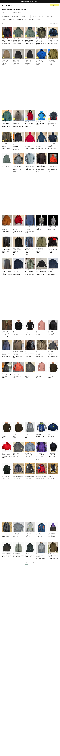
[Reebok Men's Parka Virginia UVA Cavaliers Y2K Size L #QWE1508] (41, 527)
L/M (14, 38)
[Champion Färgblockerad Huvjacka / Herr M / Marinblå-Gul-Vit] (53, 468)
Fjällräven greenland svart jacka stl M (6, 40)
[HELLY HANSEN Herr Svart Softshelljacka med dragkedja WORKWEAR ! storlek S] (41, 263)
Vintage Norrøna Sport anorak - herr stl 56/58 (29, 123)
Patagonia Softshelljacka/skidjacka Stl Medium (30, 535)
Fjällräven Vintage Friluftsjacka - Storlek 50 (53, 62)
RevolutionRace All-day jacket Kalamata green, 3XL (41, 249)
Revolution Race (42, 248)
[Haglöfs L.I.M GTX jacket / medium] (53, 345)
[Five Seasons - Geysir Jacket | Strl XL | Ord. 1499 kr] (41, 547)
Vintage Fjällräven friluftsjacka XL (29, 271)
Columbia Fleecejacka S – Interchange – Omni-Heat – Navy (53, 271)
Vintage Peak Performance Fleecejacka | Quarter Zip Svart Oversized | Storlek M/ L (18, 146)
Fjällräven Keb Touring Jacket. (28, 228)
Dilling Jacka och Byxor (17, 166)
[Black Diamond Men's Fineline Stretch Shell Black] (7, 242)
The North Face (41, 121)
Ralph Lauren (52, 453)
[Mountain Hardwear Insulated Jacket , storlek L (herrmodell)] (30, 137)
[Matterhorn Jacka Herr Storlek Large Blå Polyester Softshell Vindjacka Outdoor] (53, 427)
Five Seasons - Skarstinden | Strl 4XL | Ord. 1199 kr (18, 333)
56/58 (26, 121)
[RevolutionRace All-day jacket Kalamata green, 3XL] (41, 242)
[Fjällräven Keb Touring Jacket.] (30, 220)
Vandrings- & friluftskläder (10, 12)
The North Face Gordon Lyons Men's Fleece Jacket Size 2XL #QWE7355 (6, 166)
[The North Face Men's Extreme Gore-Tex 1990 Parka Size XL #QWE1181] (41, 115)
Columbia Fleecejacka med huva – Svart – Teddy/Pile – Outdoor (30, 375)
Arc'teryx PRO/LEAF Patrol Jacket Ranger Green (53, 555)
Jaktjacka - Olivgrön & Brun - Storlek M (41, 228)
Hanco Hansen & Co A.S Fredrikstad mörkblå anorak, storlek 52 (6, 353)
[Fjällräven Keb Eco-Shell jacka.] (18, 367)
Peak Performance (17, 144)
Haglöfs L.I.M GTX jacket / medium (52, 353)
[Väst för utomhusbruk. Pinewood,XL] (41, 345)
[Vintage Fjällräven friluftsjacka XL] (30, 263)
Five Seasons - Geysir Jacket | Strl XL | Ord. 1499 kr (41, 555)
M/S (25, 474)
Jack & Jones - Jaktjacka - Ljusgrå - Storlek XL (53, 228)
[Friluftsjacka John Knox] (7, 220)
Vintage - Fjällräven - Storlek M (41, 455)
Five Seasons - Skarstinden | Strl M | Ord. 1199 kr (41, 375)
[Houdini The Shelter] (7, 263)
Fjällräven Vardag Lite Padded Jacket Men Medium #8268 (18, 62)
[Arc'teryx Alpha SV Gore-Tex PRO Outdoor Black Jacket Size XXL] (53, 137)
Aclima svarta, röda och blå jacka (52, 249)
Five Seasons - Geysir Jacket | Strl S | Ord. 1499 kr (30, 435)
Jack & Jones (53, 226)
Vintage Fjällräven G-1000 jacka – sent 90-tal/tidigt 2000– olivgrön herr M (30, 40)
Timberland (52, 533)
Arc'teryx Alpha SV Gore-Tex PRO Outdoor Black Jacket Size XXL (52, 145)
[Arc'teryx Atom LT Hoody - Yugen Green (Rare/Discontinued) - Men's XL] (7, 115)
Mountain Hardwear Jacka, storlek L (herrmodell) (41, 145)
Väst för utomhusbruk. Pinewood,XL (39, 353)
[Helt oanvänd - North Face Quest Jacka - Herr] (30, 158)
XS (25, 351)
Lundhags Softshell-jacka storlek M (18, 249)
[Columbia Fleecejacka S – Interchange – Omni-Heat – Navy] (53, 263)
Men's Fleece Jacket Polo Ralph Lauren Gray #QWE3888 (18, 555)
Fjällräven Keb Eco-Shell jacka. (17, 375)
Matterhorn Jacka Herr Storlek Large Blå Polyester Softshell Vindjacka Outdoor (52, 435)
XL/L (37, 474)
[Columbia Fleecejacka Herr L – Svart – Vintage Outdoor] (18, 263)
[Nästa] (36, 563)
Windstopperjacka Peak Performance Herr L (6, 555)
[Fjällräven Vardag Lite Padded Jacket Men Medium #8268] (18, 54)
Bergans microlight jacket (17, 353)
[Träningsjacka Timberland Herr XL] (53, 527)
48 (36, 433)
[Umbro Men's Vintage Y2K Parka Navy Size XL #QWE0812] (53, 115)
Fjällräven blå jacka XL (29, 455)
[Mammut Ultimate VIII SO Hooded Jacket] (30, 242)
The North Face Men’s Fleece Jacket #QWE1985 (7, 476)
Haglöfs (51, 331)
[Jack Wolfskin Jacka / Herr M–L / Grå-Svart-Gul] (18, 468)
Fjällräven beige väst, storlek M (7, 333)
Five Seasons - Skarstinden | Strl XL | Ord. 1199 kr (30, 333)
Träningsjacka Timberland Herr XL (52, 535)
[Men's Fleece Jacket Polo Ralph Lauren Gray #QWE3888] (18, 547)
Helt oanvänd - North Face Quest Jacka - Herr (30, 166)
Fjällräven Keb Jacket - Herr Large (7, 375)
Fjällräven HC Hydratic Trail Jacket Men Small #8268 (30, 62)
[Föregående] (23, 563)
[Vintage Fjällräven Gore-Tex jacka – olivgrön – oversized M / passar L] (18, 32)
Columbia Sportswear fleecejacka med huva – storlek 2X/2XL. (18, 455)
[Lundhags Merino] (41, 158)
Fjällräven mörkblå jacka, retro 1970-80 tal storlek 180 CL (7, 145)
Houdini (5, 269)
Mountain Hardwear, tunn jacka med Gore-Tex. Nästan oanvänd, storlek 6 (30, 353)
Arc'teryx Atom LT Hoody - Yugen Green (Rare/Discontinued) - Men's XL (6, 123)
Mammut (28, 248)
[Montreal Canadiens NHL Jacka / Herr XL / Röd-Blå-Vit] (41, 468)
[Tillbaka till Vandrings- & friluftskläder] (2, 13)
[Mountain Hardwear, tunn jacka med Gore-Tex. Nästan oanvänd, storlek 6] (30, 345)
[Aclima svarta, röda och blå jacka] (53, 242)
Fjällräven (5, 38)
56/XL (49, 164)
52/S (2, 351)
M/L (14, 143)
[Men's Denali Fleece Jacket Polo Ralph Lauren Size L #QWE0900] (53, 447)
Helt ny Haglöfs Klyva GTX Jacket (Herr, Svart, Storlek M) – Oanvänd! (53, 333)
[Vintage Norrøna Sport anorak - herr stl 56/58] (30, 115)
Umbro (51, 121)
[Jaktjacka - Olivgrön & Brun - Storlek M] (41, 220)
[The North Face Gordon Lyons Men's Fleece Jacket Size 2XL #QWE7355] (7, 158)
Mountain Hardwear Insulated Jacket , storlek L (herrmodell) (30, 145)
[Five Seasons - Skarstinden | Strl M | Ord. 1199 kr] (41, 367)
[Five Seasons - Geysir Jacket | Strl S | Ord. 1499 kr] (30, 427)
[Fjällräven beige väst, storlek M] (7, 325)
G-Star (27, 553)
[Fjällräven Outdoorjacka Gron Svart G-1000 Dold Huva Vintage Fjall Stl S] (41, 32)
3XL (37, 248)
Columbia (17, 269)
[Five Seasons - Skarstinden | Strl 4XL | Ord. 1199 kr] (18, 325)
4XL (14, 331)
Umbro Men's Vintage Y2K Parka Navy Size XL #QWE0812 (53, 123)
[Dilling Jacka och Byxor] (18, 158)
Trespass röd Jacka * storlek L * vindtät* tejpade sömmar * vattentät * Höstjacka (18, 228)
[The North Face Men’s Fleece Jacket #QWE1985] (7, 468)
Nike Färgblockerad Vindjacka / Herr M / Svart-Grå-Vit (29, 476)
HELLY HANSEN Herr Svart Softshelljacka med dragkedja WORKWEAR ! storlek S (41, 271)
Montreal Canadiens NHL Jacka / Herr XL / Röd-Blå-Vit (41, 476)
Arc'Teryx (6, 121)
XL (36, 60)
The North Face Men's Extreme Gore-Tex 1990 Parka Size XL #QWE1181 (41, 123)
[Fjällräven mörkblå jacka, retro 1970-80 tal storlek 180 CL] (7, 137)
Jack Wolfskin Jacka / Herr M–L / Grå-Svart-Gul (18, 476)
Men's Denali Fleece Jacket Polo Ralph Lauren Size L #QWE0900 (53, 455)
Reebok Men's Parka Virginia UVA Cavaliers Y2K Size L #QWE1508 (41, 535)
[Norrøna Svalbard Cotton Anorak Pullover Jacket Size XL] (41, 54)
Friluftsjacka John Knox (6, 228)
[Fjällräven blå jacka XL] (30, 447)
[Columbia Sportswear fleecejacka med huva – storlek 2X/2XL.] (18, 447)
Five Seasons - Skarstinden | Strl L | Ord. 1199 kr (53, 375)
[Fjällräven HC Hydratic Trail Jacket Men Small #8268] (30, 54)
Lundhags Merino (40, 166)
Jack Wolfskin (19, 474)
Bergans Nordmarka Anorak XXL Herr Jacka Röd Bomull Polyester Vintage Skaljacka (6, 456)
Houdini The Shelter (6, 271)
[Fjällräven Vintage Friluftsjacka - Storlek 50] (53, 54)
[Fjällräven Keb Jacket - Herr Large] (7, 367)
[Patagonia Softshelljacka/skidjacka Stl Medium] (30, 527)
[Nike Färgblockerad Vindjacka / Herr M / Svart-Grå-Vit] (30, 468)
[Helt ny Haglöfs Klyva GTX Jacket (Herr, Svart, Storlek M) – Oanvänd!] (53, 325)
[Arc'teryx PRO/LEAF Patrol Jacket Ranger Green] (53, 547)
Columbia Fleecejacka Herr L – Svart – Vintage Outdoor (18, 271)
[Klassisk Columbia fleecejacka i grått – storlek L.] (18, 527)
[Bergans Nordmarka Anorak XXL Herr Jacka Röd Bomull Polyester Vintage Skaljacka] (7, 447)
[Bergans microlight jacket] (18, 345)
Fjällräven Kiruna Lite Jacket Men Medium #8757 (7, 62)
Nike (28, 474)
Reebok (39, 533)
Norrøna (40, 60)
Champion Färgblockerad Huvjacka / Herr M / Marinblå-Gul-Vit (52, 476)
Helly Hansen (41, 269)
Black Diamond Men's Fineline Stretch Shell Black (7, 249)
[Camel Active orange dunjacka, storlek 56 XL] (53, 158)
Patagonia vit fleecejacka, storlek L (18, 123)
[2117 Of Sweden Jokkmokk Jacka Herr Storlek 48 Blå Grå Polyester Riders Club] (41, 427)
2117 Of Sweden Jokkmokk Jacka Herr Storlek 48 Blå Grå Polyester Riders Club (41, 435)
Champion (53, 474)
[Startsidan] (8, 5)
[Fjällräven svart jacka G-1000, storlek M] (53, 32)
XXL (49, 143)
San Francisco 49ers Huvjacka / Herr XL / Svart (6, 535)
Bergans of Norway (19, 351)
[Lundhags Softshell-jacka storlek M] (18, 242)
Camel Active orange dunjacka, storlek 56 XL (53, 166)
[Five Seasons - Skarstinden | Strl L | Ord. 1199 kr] (53, 367)
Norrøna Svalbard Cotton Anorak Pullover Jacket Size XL (41, 62)
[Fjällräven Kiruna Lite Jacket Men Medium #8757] (7, 54)
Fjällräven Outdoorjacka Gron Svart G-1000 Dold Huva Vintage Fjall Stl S (41, 40)
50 (48, 60)
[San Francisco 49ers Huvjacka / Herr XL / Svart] (7, 527)
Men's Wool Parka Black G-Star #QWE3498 (29, 555)
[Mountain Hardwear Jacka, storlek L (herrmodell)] (41, 137)
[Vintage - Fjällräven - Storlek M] (41, 447)
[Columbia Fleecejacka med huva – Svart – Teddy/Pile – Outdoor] (30, 367)
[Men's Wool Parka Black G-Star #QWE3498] (30, 547)
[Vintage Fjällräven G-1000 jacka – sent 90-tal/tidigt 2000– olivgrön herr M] (30, 32)
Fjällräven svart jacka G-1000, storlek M (53, 40)
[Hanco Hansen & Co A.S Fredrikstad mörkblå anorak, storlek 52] (7, 345)
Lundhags (40, 164)
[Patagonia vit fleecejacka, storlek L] (18, 115)
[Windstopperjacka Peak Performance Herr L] (7, 547)
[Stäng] (58, 1)
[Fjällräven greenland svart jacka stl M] (7, 32)
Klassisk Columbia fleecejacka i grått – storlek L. (18, 535)
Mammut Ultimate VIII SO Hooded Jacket (30, 249)
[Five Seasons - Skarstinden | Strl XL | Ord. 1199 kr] (30, 325)
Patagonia (17, 121)
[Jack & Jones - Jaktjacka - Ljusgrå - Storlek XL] (53, 220)
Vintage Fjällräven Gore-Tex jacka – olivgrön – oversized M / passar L (18, 40)
